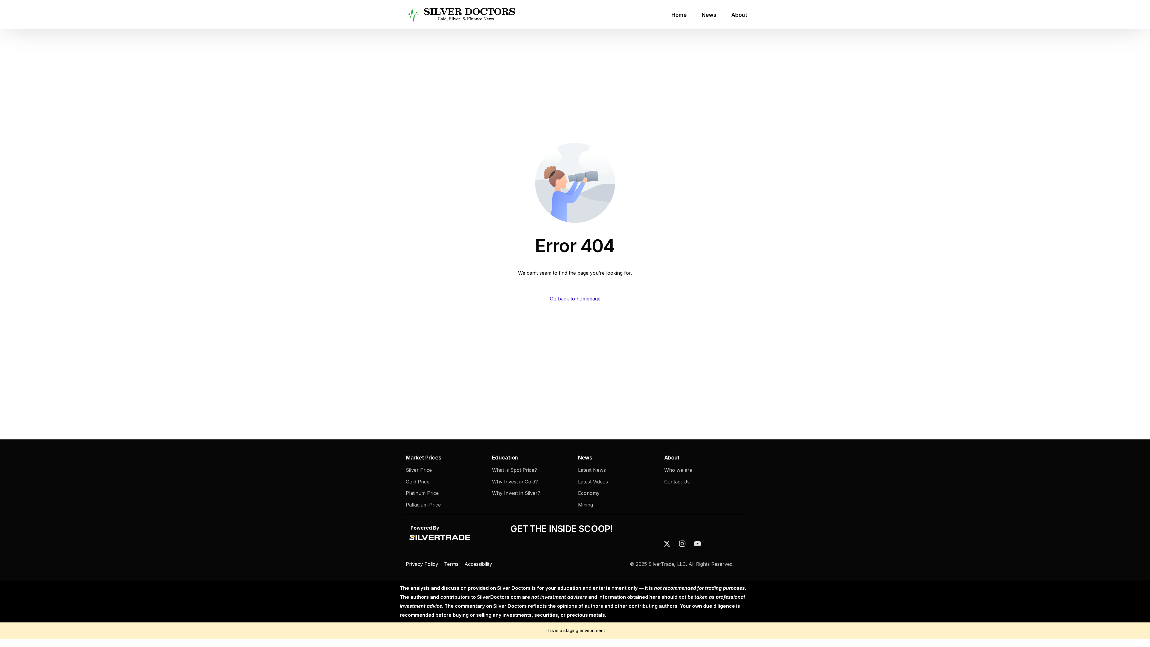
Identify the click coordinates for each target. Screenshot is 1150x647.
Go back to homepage (575, 299)
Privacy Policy (423, 564)
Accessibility (478, 564)
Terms (451, 564)
